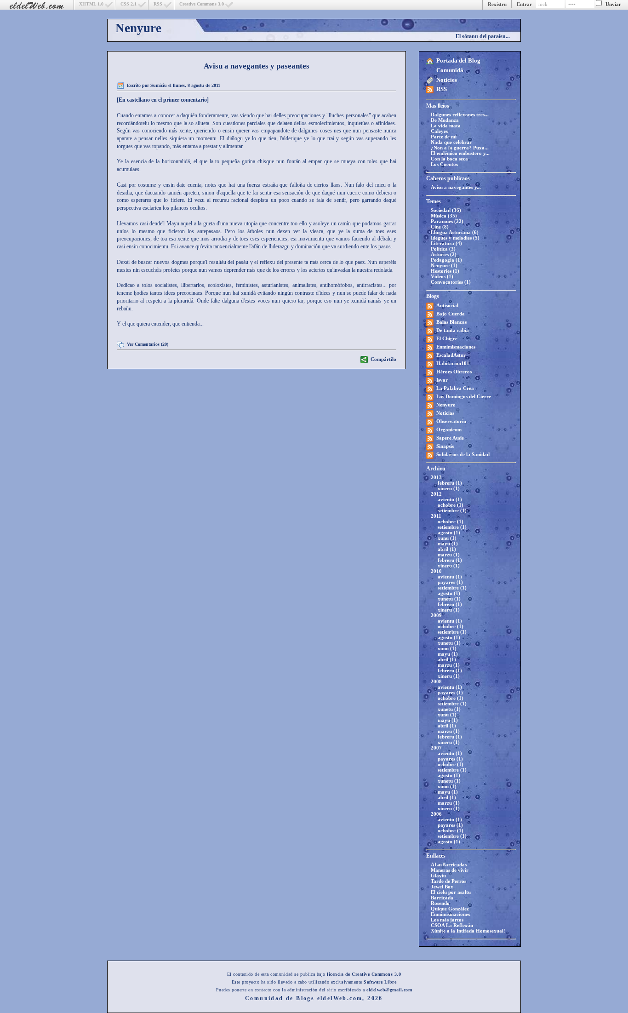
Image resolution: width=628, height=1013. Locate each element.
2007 (436, 747)
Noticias (445, 413)
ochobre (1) (450, 505)
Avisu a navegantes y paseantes (256, 66)
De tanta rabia (452, 330)
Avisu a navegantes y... (456, 187)
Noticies (446, 79)
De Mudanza (445, 120)
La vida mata (446, 125)
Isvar (442, 380)
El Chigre (446, 338)
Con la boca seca (449, 158)
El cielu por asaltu (451, 892)
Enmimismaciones (455, 346)
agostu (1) (449, 532)
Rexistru (497, 4)
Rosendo (440, 903)
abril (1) (447, 549)
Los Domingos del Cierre (463, 396)
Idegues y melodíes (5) (455, 237)
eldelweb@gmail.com (389, 989)
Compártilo (383, 359)
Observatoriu (451, 421)
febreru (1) (450, 483)
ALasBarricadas (449, 864)
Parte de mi (444, 136)
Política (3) (443, 249)
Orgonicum (449, 429)
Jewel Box (442, 886)
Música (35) (444, 215)
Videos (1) (442, 276)
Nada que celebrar (451, 142)
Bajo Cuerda (450, 313)
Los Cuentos (444, 164)
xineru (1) (449, 488)
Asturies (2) (444, 254)
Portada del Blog (458, 60)
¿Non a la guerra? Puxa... (460, 147)
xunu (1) (447, 538)
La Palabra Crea (455, 388)
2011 (436, 516)
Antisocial (447, 305)
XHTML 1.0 (91, 3)
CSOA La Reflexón (452, 925)
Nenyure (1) (444, 265)
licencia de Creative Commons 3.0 (364, 974)
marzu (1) (449, 554)
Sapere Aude (450, 438)
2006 (436, 814)
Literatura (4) (446, 243)
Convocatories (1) (451, 282)
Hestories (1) (445, 271)
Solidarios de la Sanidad (463, 454)
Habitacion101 (452, 363)
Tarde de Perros (448, 881)
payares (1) (450, 582)
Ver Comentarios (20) (147, 344)
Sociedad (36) (446, 210)
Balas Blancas (451, 322)
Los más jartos (447, 919)
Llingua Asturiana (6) (455, 232)
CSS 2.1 (128, 3)
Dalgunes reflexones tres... (460, 114)
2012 (436, 494)
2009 (436, 615)
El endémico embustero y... (460, 153)
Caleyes (439, 131)
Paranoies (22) (447, 221)
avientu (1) (450, 499)
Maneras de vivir (449, 870)
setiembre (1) (452, 510)
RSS (158, 3)
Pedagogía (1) (446, 260)
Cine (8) (440, 226)
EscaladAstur (451, 355)
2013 (436, 477)
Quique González (450, 908)
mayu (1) (448, 543)
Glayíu (438, 875)
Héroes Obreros (454, 371)
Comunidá (449, 70)
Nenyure (138, 28)
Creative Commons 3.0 (201, 3)
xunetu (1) (449, 598)
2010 (436, 571)
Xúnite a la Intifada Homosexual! (468, 930)
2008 (436, 681)
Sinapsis (445, 446)
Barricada (442, 897)
